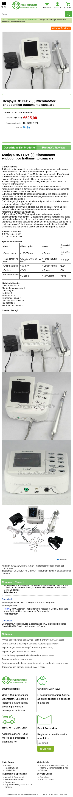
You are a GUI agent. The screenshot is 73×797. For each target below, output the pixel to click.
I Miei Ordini (10, 770)
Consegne (10, 782)
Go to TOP (64, 559)
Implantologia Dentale (18, 651)
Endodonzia (11, 20)
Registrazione (11, 768)
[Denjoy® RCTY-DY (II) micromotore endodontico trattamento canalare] (36, 60)
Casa (3, 20)
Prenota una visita (17, 659)
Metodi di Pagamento (15, 777)
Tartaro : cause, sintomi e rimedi (23, 667)
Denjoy (26, 127)
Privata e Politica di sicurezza (54, 765)
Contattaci (7, 596)
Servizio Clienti (47, 779)
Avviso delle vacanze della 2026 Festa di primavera (33, 640)
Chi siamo (44, 770)
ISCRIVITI (45, 748)
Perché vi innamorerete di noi (54, 768)
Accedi (8, 765)
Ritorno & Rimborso (14, 779)
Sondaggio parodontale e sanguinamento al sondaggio (35, 663)
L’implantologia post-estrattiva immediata (28, 655)
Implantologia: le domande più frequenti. (27, 647)
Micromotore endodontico (27, 20)
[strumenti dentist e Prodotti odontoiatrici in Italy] (25, 5)
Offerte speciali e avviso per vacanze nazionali (30, 643)
